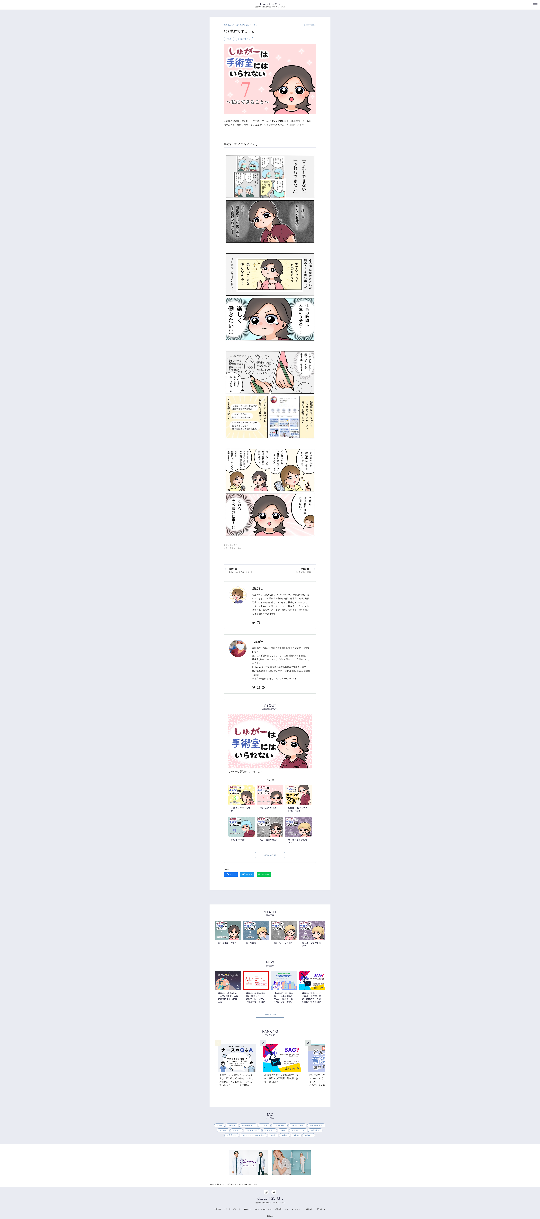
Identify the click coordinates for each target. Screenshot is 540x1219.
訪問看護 (316, 1130)
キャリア (270, 1130)
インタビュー (298, 1130)
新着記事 (217, 1209)
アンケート (280, 1125)
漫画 (229, 39)
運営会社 (278, 1209)
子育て (237, 1130)
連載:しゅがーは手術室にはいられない (240, 24)
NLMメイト (247, 1209)
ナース (224, 1130)
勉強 (283, 1130)
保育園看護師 (316, 1125)
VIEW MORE (270, 855)
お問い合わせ (321, 1209)
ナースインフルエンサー (254, 1135)
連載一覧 (227, 1209)
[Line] (264, 874)
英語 (285, 1135)
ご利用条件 (308, 1209)
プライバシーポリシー (293, 1209)
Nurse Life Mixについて (263, 1209)
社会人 (309, 1135)
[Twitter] (247, 874)
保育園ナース (297, 1125)
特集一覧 (236, 1209)
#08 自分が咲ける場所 (303, 570)
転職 (297, 1135)
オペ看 (265, 1125)
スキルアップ (253, 1130)
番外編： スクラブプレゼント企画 (240, 570)
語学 (273, 1135)
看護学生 (232, 1135)
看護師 (232, 1125)
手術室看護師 (244, 39)
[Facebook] (231, 874)
